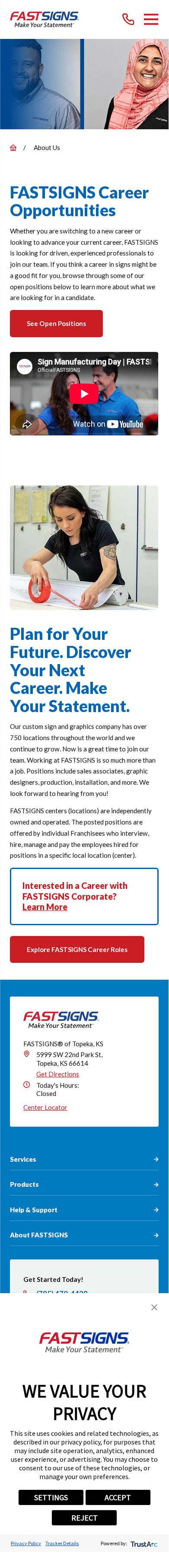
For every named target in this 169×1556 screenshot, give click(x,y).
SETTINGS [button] (51, 1497)
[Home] (44, 19)
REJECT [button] (84, 1518)
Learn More (44, 906)
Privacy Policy (26, 1543)
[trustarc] (143, 1543)
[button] (154, 1307)
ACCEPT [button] (118, 1497)
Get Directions (57, 1074)
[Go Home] (13, 147)
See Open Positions (56, 323)
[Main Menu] (151, 19)
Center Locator (45, 1107)
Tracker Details (62, 1543)
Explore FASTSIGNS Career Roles (77, 949)
